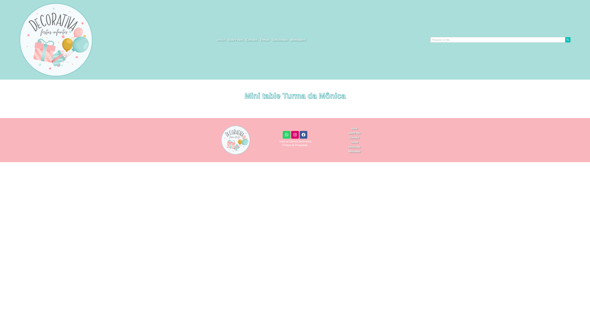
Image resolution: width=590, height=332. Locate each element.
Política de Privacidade (295, 145)
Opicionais (280, 40)
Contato (251, 40)
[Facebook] (303, 135)
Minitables (298, 40)
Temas (264, 40)
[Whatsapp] (286, 135)
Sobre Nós (235, 40)
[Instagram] (295, 135)
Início (221, 40)
